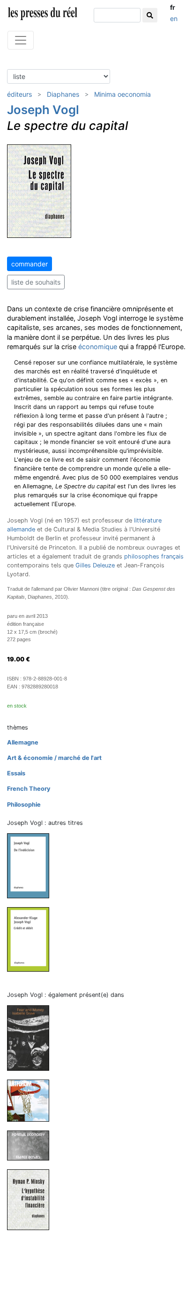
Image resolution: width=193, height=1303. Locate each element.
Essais (16, 773)
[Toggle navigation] (20, 40)
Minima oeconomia (122, 94)
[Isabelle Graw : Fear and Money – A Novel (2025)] (32, 1037)
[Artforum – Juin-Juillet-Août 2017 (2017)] (32, 1100)
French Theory (29, 788)
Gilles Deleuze (95, 565)
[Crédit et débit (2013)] (32, 939)
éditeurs (19, 94)
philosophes (141, 556)
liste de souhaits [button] (35, 282)
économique (97, 347)
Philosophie (24, 804)
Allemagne (22, 742)
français (172, 556)
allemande (21, 529)
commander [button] (29, 264)
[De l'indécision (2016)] (32, 865)
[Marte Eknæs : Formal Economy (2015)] (32, 1145)
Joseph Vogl (43, 109)
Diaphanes (63, 94)
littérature (148, 520)
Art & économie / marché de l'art (54, 757)
